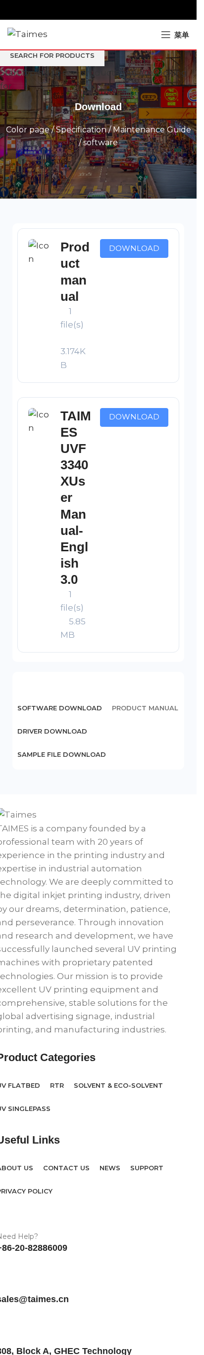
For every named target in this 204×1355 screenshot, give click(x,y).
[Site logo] (27, 34)
